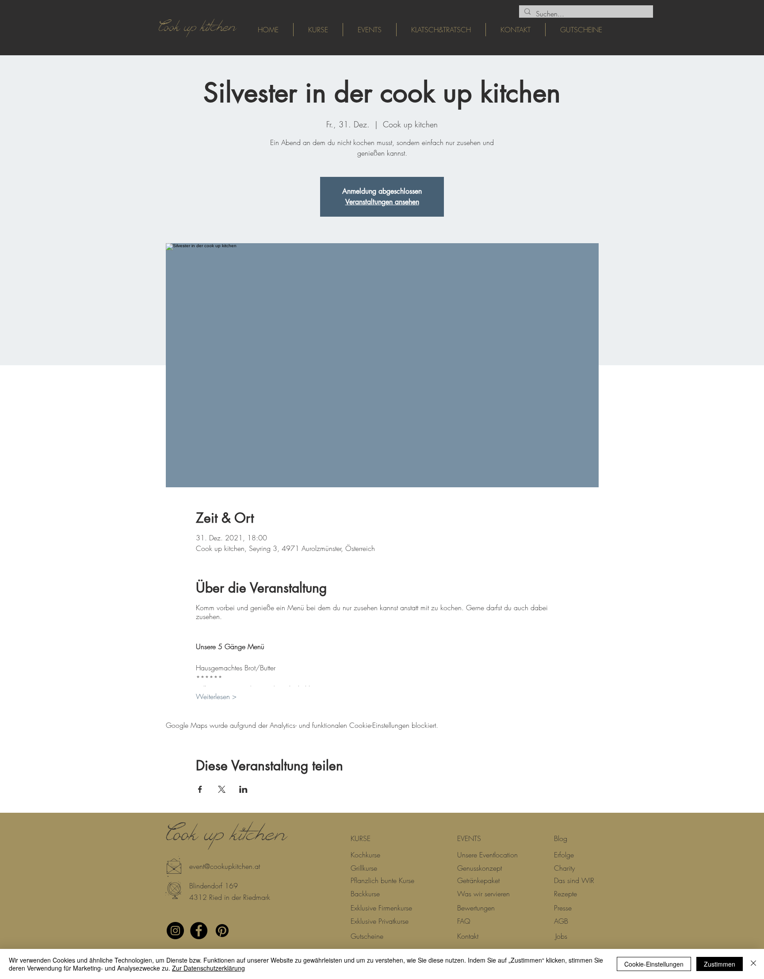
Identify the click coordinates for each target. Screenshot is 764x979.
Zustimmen (719, 964)
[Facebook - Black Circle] (198, 930)
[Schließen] (753, 964)
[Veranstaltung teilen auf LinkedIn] (243, 789)
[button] (203, 886)
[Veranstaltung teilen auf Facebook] (200, 789)
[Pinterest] (222, 930)
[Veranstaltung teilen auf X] (222, 789)
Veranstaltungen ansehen (382, 202)
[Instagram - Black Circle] (175, 930)
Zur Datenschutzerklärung (208, 968)
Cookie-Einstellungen (654, 964)
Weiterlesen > (216, 696)
